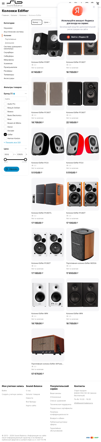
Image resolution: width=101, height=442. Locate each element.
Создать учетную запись (12, 394)
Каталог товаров (33, 394)
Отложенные (55, 397)
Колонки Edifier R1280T (75, 213)
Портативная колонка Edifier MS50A (81, 263)
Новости (29, 398)
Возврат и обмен (57, 418)
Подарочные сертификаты (61, 408)
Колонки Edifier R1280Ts (41, 213)
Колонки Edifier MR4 (39, 313)
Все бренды (31, 402)
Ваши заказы (55, 393)
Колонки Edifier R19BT (40, 62)
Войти (4, 390)
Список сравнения (58, 401)
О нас (28, 390)
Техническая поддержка (60, 404)
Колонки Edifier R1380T (76, 62)
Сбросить (13, 169)
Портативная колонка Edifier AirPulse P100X (46, 364)
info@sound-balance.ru (83, 403)
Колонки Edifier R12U (40, 163)
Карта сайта (31, 405)
